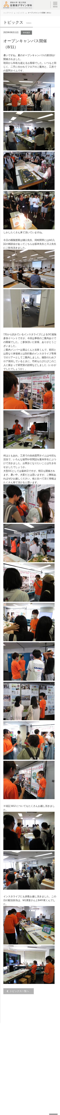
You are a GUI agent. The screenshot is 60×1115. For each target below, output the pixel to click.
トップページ (8, 13)
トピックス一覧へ (20, 991)
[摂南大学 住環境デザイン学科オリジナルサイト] (18, 5)
